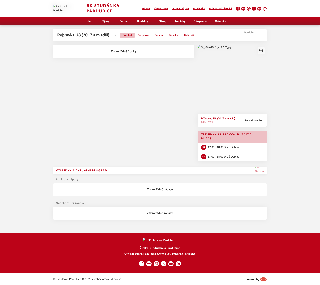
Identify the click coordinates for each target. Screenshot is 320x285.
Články (163, 21)
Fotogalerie (200, 21)
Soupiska (143, 35)
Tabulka (173, 35)
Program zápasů (180, 8)
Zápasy (159, 35)
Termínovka (199, 8)
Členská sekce (161, 8)
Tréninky (180, 21)
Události (189, 35)
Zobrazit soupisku (254, 120)
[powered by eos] (255, 279)
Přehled (127, 35)
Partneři (124, 21)
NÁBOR (146, 8)
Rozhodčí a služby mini (220, 8)
